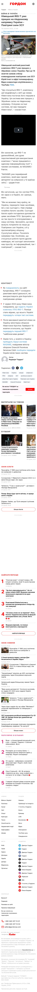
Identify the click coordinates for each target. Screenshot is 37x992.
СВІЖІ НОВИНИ (8, 643)
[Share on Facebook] (13, 368)
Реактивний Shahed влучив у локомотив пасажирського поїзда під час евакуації (20, 604)
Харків (3, 858)
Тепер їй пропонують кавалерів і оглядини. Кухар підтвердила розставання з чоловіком (11, 450)
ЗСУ (17, 376)
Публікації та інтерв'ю (25, 803)
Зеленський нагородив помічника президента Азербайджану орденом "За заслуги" (18, 725)
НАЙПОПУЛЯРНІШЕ (9, 575)
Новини (3, 796)
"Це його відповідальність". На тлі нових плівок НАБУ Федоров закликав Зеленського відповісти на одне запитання (20, 593)
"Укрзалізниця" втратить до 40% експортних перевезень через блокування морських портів (18, 675)
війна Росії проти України (10, 379)
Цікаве (3, 833)
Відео (20, 826)
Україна (14, 372)
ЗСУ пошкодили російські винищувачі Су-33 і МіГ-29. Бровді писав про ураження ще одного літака (18, 717)
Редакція (4, 901)
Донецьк (4, 855)
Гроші (3, 807)
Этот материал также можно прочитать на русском (19, 32)
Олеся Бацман (26, 869)
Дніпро (3, 861)
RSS (23, 880)
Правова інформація (8, 907)
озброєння (29, 372)
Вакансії (4, 898)
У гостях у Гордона (24, 807)
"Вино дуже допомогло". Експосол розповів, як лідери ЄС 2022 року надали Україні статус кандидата (18, 691)
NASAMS (5, 382)
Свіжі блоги (7, 467)
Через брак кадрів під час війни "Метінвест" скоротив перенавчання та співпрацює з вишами (17, 708)
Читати (30, 389)
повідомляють (12, 288)
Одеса (3, 852)
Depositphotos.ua (27, 950)
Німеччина (5, 372)
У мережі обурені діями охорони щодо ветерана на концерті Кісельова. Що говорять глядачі (20, 783)
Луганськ (4, 868)
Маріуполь (4, 865)
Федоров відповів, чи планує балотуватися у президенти (17, 626)
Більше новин (18, 730)
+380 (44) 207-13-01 (12, 921)
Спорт (3, 813)
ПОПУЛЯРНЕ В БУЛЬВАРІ (12, 735)
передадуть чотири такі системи (18, 315)
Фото (20, 823)
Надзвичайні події (7, 826)
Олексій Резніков (16, 382)
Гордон (3, 9)
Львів (3, 848)
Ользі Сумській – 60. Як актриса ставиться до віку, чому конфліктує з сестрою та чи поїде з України (19, 773)
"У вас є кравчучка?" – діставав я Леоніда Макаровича (21, 699)
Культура (4, 816)
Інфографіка (5, 830)
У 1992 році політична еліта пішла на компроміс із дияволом (18, 471)
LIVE (19, 816)
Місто (3, 841)
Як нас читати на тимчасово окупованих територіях (9, 913)
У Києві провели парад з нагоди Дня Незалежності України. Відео (15, 658)
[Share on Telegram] (21, 368)
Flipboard (25, 876)
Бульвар (6, 432)
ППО (3, 376)
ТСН (12, 85)
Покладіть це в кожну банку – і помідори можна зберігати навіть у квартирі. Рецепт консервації (19, 752)
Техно (3, 820)
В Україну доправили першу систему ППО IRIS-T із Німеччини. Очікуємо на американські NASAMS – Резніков (11, 422)
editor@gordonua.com (13, 927)
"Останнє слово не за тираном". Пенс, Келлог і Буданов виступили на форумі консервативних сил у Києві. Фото (20, 614)
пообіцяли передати (26, 350)
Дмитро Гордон (27, 845)
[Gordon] (18, 4)
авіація (21, 372)
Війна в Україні (13, 9)
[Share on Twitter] (17, 368)
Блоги (20, 810)
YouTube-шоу (23, 833)
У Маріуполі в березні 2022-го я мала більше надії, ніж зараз (18, 479)
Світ (2, 810)
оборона (10, 376)
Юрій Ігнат (27, 382)
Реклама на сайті (7, 904)
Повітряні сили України (28, 379)
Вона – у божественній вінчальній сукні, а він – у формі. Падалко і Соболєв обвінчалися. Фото (20, 742)
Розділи (21, 796)
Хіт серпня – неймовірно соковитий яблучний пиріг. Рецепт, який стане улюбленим (19, 763)
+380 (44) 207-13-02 (12, 924)
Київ (2, 845)
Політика (4, 803)
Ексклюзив (22, 820)
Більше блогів (18, 509)
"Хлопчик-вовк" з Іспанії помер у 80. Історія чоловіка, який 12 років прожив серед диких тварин (20, 582)
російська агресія (26, 376)
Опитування (22, 830)
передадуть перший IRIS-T (15, 331)
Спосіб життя (5, 823)
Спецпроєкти (22, 836)
